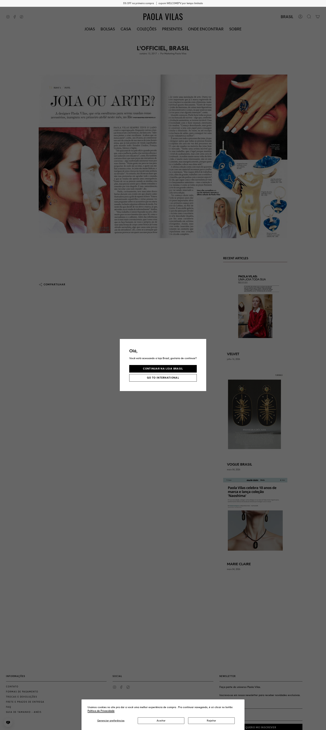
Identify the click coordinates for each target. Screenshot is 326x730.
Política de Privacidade (101, 710)
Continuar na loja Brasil (163, 368)
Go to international (163, 377)
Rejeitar (211, 720)
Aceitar (161, 720)
